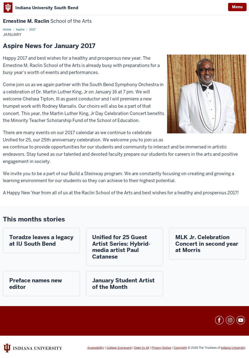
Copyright (180, 348)
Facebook (219, 320)
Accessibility (95, 348)
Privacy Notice (161, 348)
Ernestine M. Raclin (47, 21)
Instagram (230, 320)
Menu (237, 6)
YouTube (240, 320)
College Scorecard (119, 348)
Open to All (141, 348)
